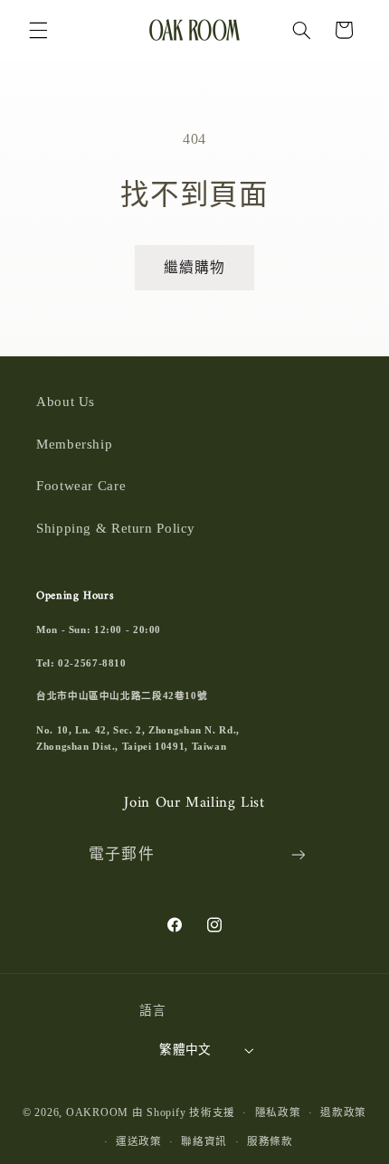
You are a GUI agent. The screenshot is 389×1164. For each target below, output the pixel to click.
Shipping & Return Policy (115, 528)
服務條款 (270, 1141)
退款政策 (343, 1112)
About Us (65, 401)
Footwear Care (81, 485)
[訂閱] (297, 855)
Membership (74, 444)
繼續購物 (194, 267)
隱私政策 (278, 1112)
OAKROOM (97, 1112)
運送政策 (139, 1141)
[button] (38, 30)
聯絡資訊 (204, 1141)
